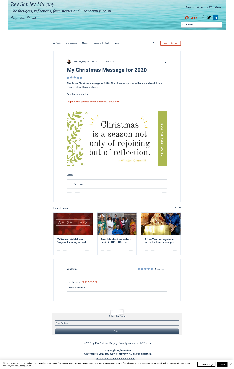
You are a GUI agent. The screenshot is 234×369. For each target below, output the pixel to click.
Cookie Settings (206, 364)
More (117, 43)
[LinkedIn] (215, 17)
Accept (222, 364)
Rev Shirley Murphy (32, 4)
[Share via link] (88, 184)
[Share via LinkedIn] (81, 184)
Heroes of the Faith (101, 43)
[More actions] (165, 61)
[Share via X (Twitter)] (75, 184)
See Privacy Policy (23, 365)
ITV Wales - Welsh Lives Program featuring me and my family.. (71, 241)
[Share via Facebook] (68, 184)
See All (178, 207)
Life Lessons (71, 43)
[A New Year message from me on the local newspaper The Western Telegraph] (161, 224)
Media (84, 43)
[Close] (230, 364)
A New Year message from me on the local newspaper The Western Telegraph (159, 241)
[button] (153, 43)
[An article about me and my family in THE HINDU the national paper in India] (117, 224)
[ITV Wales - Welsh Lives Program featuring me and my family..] (73, 224)
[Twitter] (209, 17)
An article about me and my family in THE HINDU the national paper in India (116, 241)
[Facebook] (203, 17)
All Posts (57, 43)
